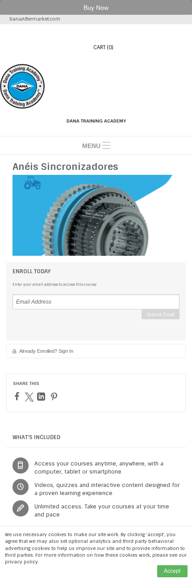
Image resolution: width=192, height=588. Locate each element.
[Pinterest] (55, 397)
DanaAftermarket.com (34, 19)
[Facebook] (18, 396)
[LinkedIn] (42, 397)
